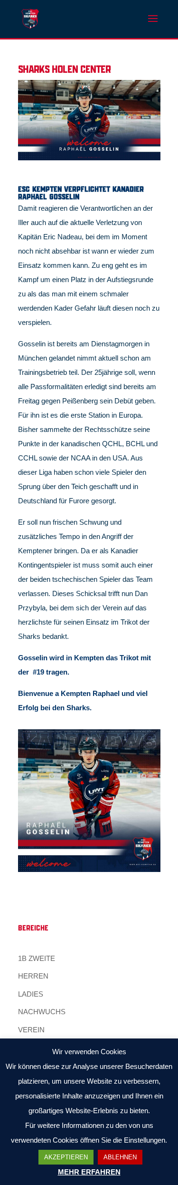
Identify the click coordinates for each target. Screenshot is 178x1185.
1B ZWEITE (36, 958)
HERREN (33, 976)
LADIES (30, 994)
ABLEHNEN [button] (120, 1157)
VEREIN (31, 1030)
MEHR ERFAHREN (89, 1172)
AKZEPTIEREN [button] (66, 1157)
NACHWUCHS (42, 1012)
